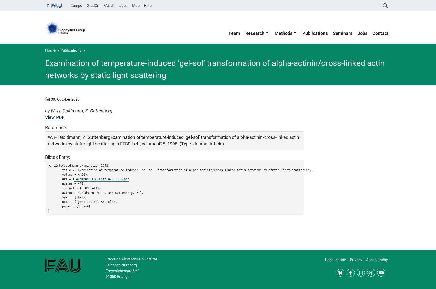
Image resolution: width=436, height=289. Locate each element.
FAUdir (109, 5)
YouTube (381, 273)
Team (234, 33)
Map (136, 5)
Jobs (123, 5)
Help (148, 5)
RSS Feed (361, 273)
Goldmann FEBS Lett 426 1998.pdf (101, 179)
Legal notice (335, 260)
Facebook (351, 273)
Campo (76, 5)
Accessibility (377, 260)
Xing (371, 273)
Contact (380, 33)
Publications (315, 33)
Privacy (356, 260)
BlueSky (341, 273)
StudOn (93, 5)
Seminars (342, 33)
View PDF (54, 117)
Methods (283, 33)
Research (254, 33)
